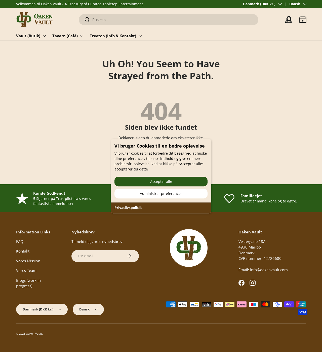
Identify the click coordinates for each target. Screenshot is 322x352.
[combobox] (168, 19)
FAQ (19, 241)
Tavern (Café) (65, 35)
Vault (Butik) (28, 35)
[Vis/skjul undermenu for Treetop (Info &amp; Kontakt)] (140, 36)
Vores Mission (28, 260)
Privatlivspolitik (128, 207)
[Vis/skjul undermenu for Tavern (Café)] (82, 36)
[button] (302, 19)
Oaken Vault (34, 333)
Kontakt (22, 251)
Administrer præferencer (161, 193)
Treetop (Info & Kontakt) (113, 35)
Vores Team (26, 270)
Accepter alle (161, 181)
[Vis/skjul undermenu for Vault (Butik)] (44, 36)
